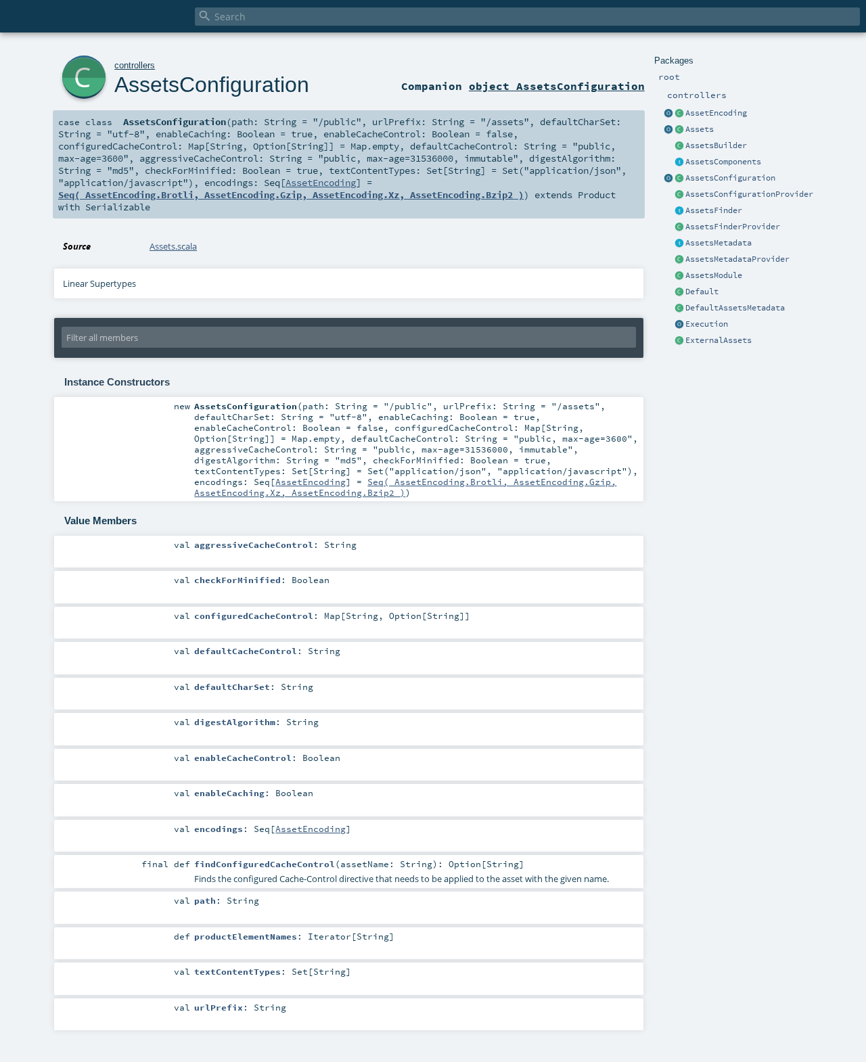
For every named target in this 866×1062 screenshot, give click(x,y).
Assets (699, 129)
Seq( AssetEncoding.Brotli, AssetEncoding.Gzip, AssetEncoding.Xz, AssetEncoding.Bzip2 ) (291, 195)
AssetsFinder (713, 210)
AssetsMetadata (718, 243)
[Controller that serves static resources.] (668, 129)
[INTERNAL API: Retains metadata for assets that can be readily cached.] (679, 243)
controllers (134, 65)
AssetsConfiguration (730, 178)
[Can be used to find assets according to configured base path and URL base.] (679, 211)
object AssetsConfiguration (557, 86)
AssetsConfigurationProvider (749, 194)
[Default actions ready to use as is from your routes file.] (679, 292)
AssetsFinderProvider (732, 226)
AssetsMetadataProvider (737, 259)
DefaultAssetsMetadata (735, 308)
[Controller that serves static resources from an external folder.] (679, 341)
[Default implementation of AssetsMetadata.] (679, 308)
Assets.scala (173, 246)
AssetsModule (713, 275)
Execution (706, 324)
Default (702, 291)
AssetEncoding (716, 113)
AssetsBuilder (716, 145)
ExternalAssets (718, 340)
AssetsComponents (723, 161)
